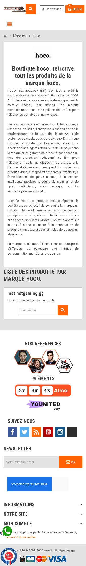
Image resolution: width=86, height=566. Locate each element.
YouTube (48, 432)
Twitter (24, 432)
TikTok (72, 432)
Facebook (12, 432)
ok (72, 461)
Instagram (60, 432)
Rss (36, 432)
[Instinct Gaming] (15, 9)
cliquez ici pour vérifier (20, 537)
